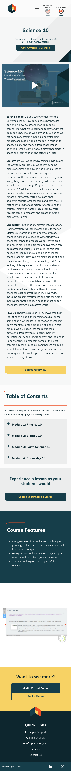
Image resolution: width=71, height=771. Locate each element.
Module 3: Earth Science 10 (31, 447)
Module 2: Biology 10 (27, 435)
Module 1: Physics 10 (27, 424)
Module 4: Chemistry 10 (29, 458)
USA (47, 7)
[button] (35, 424)
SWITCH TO (48, 5)
